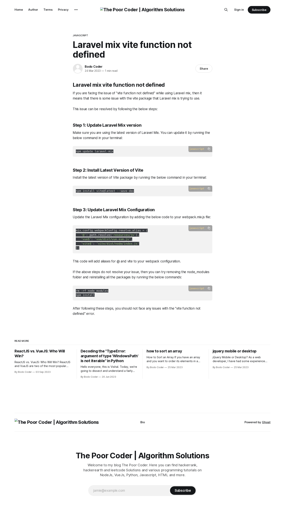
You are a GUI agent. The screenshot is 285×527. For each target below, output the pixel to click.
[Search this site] (226, 10)
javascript (80, 35)
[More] (76, 10)
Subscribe (259, 10)
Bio (142, 422)
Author (33, 9)
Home (19, 9)
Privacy (63, 9)
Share (204, 68)
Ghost (266, 422)
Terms (48, 9)
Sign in (239, 9)
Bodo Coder (94, 66)
